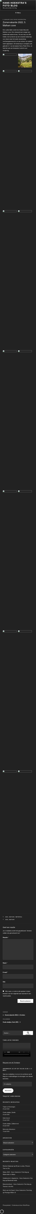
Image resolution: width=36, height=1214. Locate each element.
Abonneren (8, 1090)
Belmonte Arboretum (9, 1129)
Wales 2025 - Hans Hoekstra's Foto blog (15, 1172)
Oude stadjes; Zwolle (9, 1112)
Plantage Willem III (10, 1192)
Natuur (12, 917)
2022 (6, 917)
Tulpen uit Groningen (9, 1107)
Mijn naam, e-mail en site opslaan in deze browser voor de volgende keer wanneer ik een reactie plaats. (17, 993)
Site (4, 982)
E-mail (5, 972)
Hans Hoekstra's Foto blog (15, 4)
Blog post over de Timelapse (11, 1062)
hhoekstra (22, 19)
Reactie (5, 937)
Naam (5, 963)
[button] (10, 61)
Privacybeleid (7, 1205)
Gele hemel (6, 1118)
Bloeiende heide (12, 1180)
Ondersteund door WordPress (21, 1205)
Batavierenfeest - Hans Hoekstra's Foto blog (16, 1184)
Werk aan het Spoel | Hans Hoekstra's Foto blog (17, 1190)
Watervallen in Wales (9, 1174)
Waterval (19, 917)
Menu (19, 13)
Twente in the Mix (8, 1186)
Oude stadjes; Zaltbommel (11, 1123)
